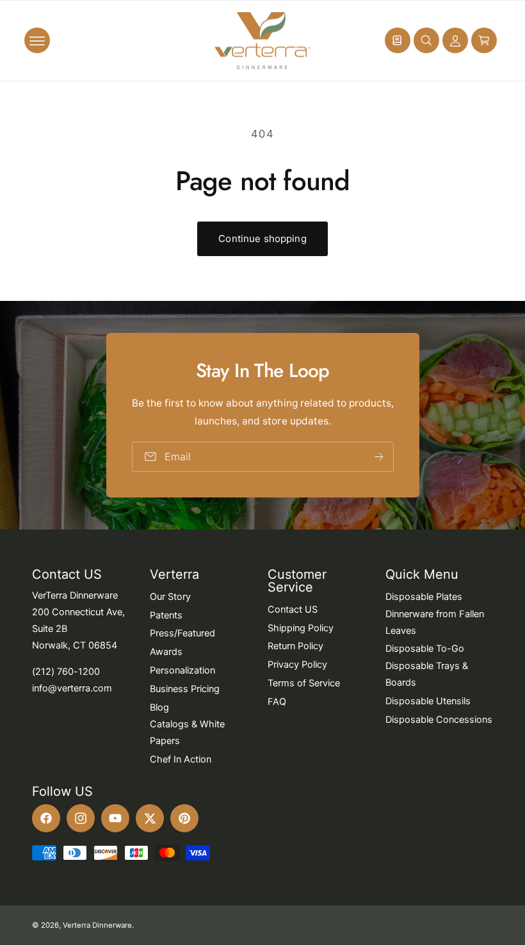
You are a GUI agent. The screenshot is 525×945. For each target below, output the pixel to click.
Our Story (170, 596)
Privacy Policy (297, 664)
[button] (37, 40)
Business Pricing (185, 689)
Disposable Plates (423, 596)
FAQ (277, 701)
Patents (166, 615)
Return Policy (295, 646)
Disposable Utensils (428, 701)
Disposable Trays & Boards (426, 674)
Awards (166, 652)
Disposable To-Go (424, 648)
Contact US (293, 609)
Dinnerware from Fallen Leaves (434, 622)
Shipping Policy (301, 628)
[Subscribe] (378, 457)
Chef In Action (180, 759)
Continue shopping (262, 238)
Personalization (182, 670)
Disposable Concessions (438, 719)
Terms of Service (304, 683)
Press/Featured (182, 633)
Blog (159, 707)
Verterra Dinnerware (97, 925)
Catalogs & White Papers (187, 732)
